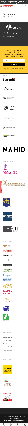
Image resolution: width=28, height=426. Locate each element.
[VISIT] (10, 424)
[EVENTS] (3, 424)
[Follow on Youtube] (13, 33)
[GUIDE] (17, 424)
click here (20, 3)
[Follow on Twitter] (10, 33)
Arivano (17, 418)
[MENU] (24, 424)
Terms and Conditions (18, 420)
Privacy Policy (7, 420)
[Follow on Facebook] (4, 33)
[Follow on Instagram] (7, 33)
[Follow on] (16, 33)
